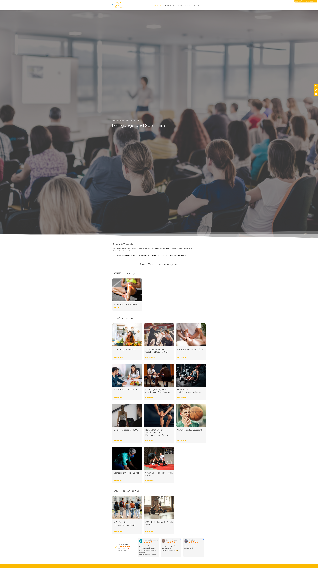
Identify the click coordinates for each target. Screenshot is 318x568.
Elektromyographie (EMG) (126, 430)
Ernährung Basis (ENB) (124, 349)
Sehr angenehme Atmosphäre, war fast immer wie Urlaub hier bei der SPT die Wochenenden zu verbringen (194, 548)
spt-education (123, 544)
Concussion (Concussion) (189, 430)
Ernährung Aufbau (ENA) (125, 389)
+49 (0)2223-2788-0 (311, 1)
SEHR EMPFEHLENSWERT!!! (171, 545)
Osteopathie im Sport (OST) (190, 349)
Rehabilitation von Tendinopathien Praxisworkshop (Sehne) (157, 432)
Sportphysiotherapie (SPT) (126, 304)
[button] (161, 5)
